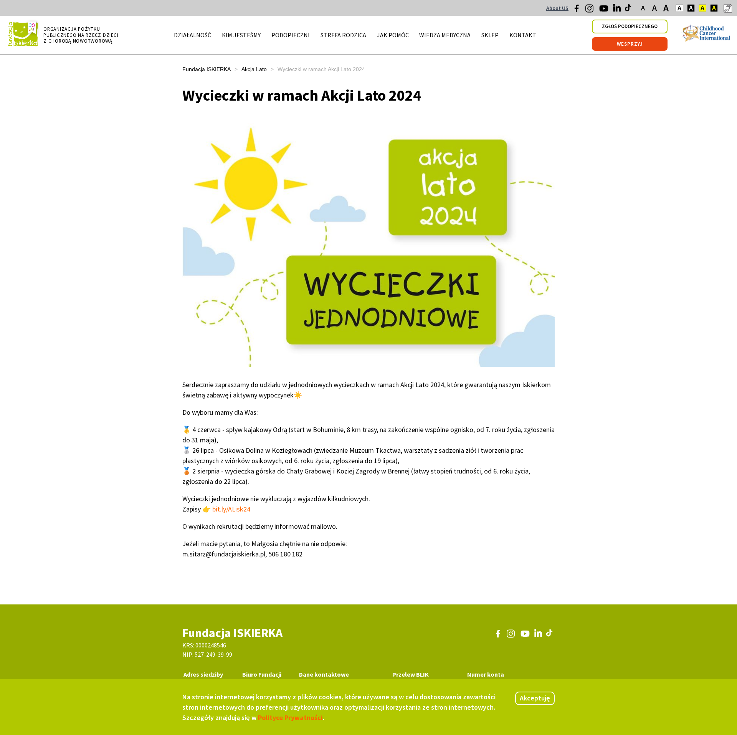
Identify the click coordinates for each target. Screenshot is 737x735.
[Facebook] (578, 10)
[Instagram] (590, 11)
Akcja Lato (254, 69)
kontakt (522, 35)
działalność (192, 35)
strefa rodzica (343, 35)
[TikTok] (628, 9)
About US (557, 8)
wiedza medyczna (445, 35)
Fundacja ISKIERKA (206, 69)
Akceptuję (535, 698)
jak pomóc (393, 35)
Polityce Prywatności (290, 717)
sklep (490, 35)
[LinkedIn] (617, 9)
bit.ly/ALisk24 (231, 509)
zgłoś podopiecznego (630, 26)
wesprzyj (630, 44)
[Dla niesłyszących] (727, 8)
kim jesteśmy (241, 35)
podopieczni (290, 35)
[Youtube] (603, 11)
